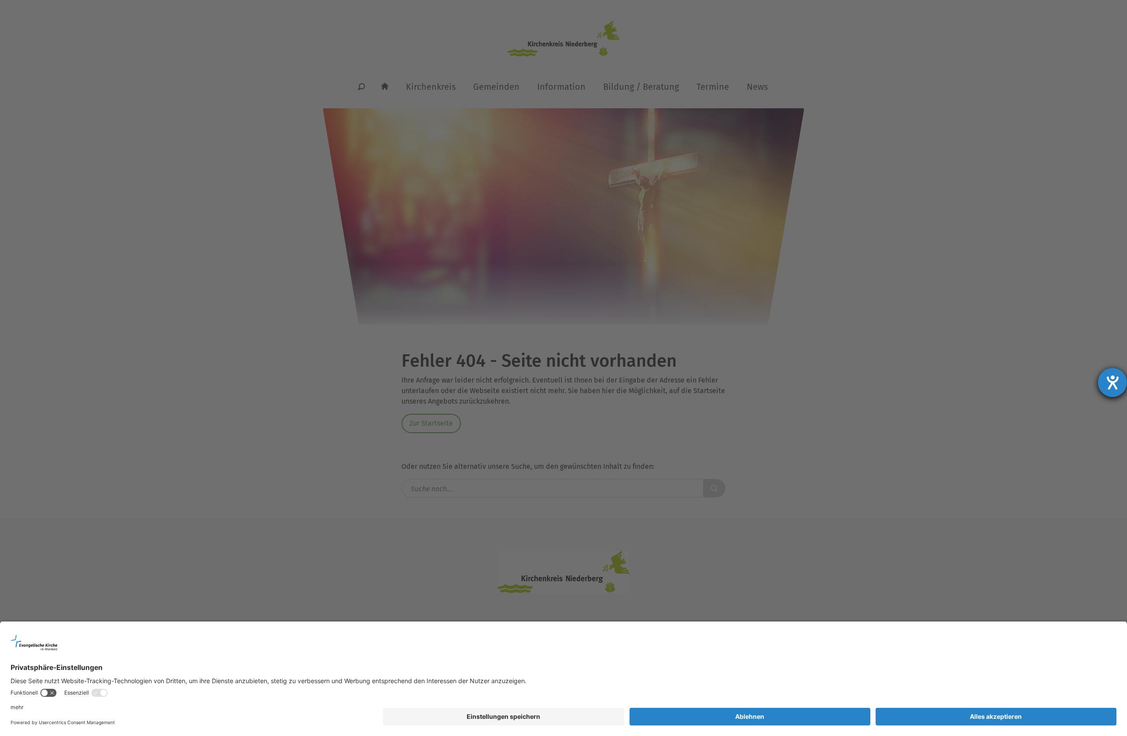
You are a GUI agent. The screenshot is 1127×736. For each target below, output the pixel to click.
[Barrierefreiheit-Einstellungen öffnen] (1112, 382)
